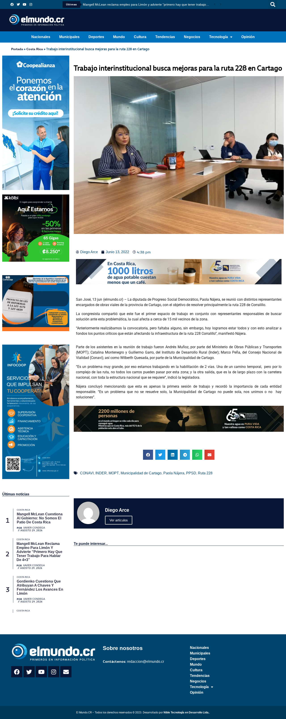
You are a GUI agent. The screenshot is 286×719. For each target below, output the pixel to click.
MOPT (114, 473)
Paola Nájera (173, 473)
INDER (101, 473)
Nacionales (40, 37)
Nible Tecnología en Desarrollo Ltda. (186, 712)
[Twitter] (18, 4)
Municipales (69, 37)
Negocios (192, 37)
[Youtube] (24, 4)
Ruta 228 (205, 473)
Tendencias (165, 37)
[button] (272, 4)
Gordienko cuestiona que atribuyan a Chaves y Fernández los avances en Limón (141, 4)
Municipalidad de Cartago (141, 473)
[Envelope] (66, 671)
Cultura (140, 37)
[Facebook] (12, 4)
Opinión (248, 37)
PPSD (191, 473)
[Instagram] (31, 4)
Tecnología (218, 37)
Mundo (119, 37)
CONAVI (87, 473)
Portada (17, 49)
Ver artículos (118, 520)
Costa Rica (34, 49)
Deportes (96, 37)
